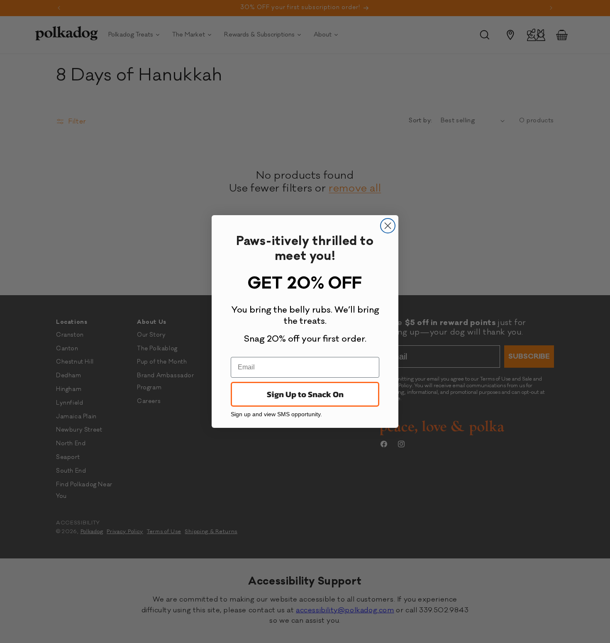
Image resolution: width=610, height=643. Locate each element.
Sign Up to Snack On (305, 394)
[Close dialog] (388, 225)
